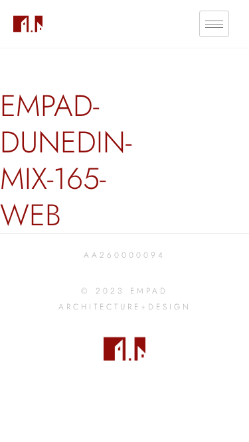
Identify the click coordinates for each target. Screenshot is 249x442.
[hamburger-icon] (214, 24)
